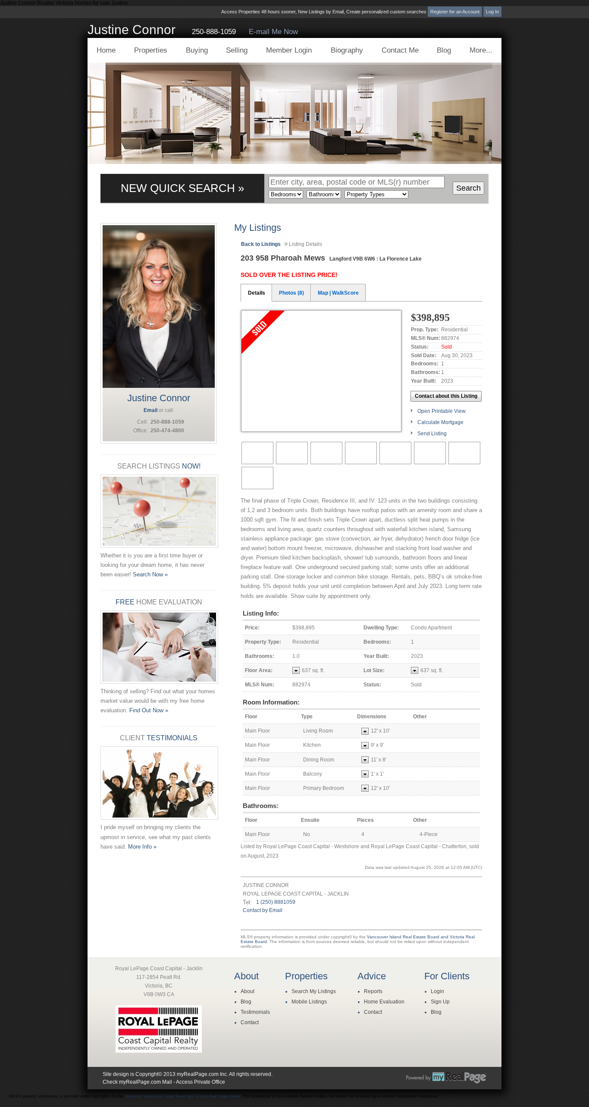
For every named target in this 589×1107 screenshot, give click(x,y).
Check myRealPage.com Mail (137, 1082)
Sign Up (440, 1002)
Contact (250, 1022)
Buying (197, 50)
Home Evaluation (384, 1002)
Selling (237, 50)
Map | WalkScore (338, 293)
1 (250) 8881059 (275, 902)
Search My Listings (313, 991)
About (247, 991)
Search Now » (150, 574)
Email (150, 410)
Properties (150, 50)
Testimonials (255, 1012)
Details (256, 293)
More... (481, 50)
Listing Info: (261, 613)
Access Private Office (200, 1082)
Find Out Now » (148, 710)
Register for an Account (454, 11)
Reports (373, 991)
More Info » (142, 846)
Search (468, 188)
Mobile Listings (309, 1002)
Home (106, 50)
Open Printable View (441, 411)
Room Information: (271, 702)
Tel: (247, 902)
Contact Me (400, 50)
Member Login (289, 50)
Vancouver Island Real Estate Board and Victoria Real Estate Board (182, 1096)
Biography (347, 50)
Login (437, 991)
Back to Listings (261, 244)
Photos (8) (291, 293)
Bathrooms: (261, 805)
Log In (492, 11)
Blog (444, 50)
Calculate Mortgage (440, 422)
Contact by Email (262, 910)
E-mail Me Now (273, 32)
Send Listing (432, 434)
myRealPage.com (446, 1077)
